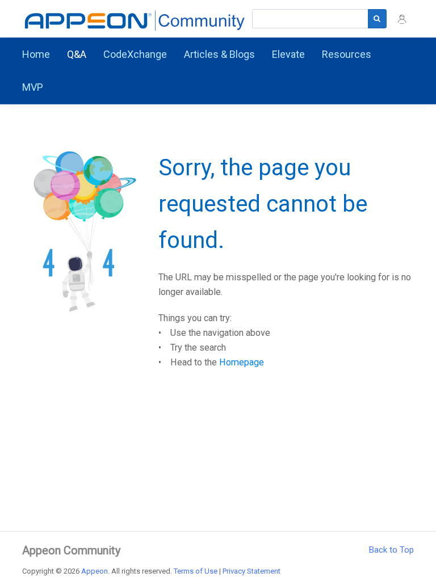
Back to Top (391, 550)
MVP (32, 87)
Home (36, 54)
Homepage (241, 362)
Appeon (94, 571)
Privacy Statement (251, 571)
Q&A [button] (76, 54)
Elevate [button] (288, 54)
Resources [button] (346, 54)
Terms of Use (195, 571)
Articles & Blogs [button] (219, 54)
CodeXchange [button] (135, 54)
